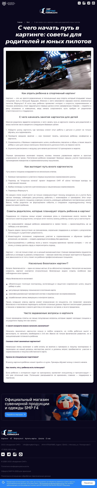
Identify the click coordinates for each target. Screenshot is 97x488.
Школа (41, 438)
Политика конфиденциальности (15, 466)
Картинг (4, 438)
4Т (11, 438)
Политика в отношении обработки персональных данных (26, 476)
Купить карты (31, 438)
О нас (48, 438)
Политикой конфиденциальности (52, 483)
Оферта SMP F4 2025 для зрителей (16, 471)
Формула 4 (18, 438)
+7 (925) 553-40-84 (8, 449)
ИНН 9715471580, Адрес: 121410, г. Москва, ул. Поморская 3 (66, 445)
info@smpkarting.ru (31, 445)
